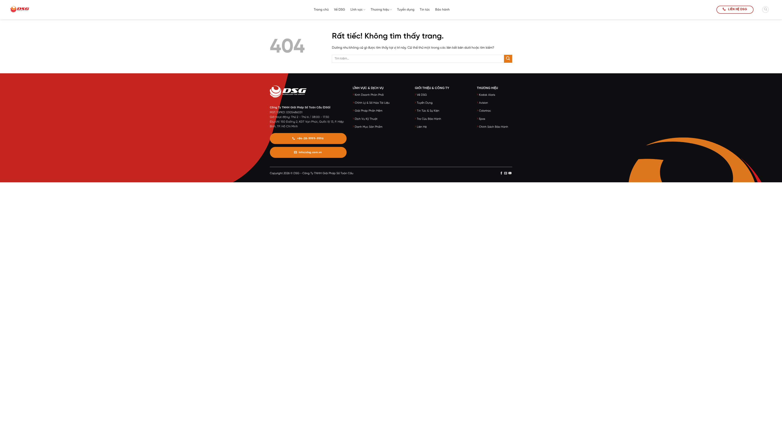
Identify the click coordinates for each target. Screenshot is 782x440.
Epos (482, 119)
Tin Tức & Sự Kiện (428, 110)
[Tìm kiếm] (765, 9)
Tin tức (425, 9)
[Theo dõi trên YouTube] (510, 173)
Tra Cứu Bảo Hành (429, 119)
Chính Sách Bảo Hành (493, 127)
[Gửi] (508, 59)
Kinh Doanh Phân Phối (369, 95)
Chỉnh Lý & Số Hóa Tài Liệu (372, 102)
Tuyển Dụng (425, 102)
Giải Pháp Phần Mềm (368, 110)
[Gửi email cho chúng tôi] (505, 173)
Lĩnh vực (356, 9)
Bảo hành (442, 9)
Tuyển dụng (405, 9)
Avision (483, 102)
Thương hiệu (380, 9)
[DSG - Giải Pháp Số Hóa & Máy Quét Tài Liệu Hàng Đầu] (25, 9)
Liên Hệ (422, 127)
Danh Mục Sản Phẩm (368, 127)
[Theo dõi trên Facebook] (501, 173)
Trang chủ (321, 9)
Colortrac (485, 110)
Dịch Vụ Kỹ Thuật (366, 119)
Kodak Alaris (487, 95)
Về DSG (339, 9)
